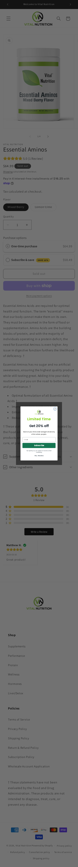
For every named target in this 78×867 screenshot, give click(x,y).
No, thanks (39, 456)
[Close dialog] (55, 409)
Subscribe (39, 445)
